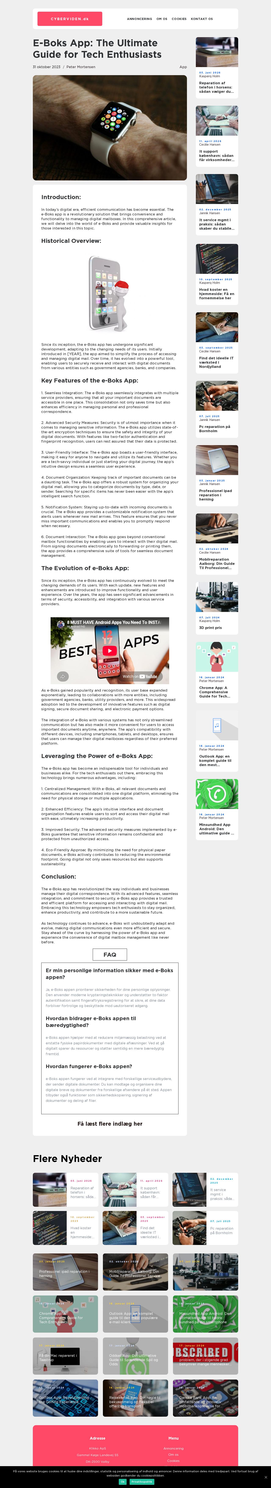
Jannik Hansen (209, 213)
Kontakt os (202, 19)
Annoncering (139, 19)
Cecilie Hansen (209, 144)
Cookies (179, 19)
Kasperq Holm (209, 76)
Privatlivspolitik (142, 1481)
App (183, 67)
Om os (162, 19)
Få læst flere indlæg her (109, 1124)
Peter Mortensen (80, 67)
